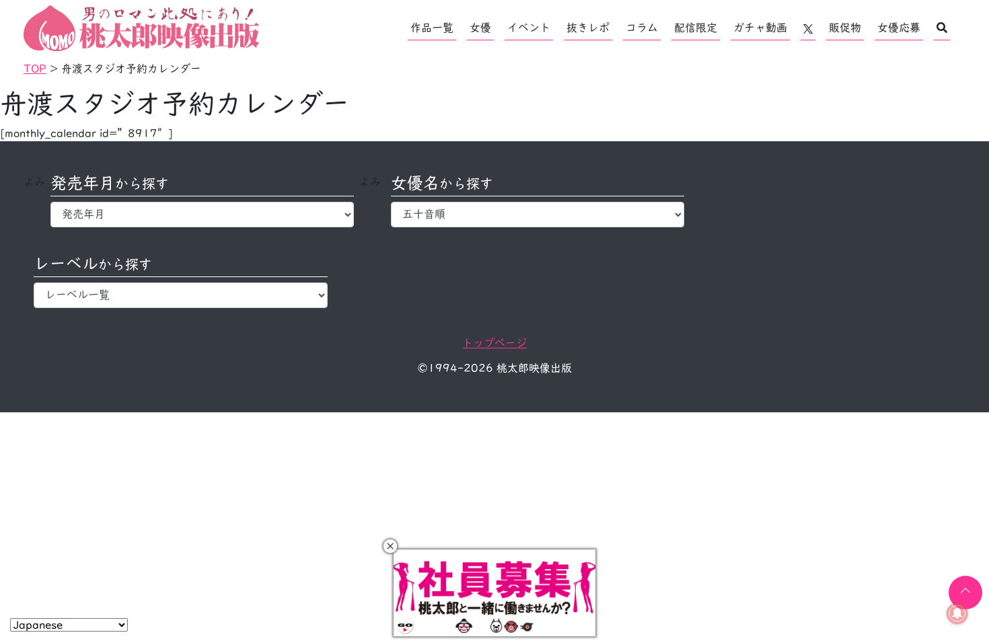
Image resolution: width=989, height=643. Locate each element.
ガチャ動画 (760, 27)
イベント (528, 27)
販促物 (845, 27)
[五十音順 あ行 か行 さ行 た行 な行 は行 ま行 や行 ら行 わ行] (538, 214)
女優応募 (898, 27)
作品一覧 (431, 27)
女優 (480, 27)
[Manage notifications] (957, 613)
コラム (642, 27)
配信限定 (695, 27)
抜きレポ (588, 27)
